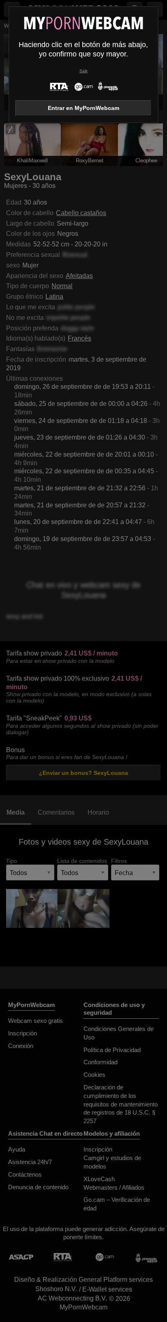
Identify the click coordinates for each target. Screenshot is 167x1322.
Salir (83, 71)
